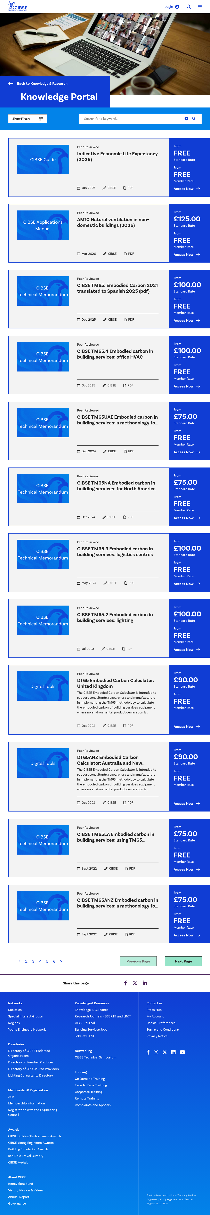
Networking (83, 1051)
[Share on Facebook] (125, 983)
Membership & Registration (28, 1090)
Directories (16, 1044)
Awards (13, 1130)
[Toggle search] (188, 7)
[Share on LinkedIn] (145, 983)
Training (81, 1072)
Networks (15, 1003)
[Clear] (186, 119)
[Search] (194, 118)
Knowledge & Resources (92, 1003)
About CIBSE (17, 1177)
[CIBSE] (17, 7)
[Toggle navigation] (200, 7)
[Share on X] (134, 983)
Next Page (183, 961)
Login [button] (168, 7)
